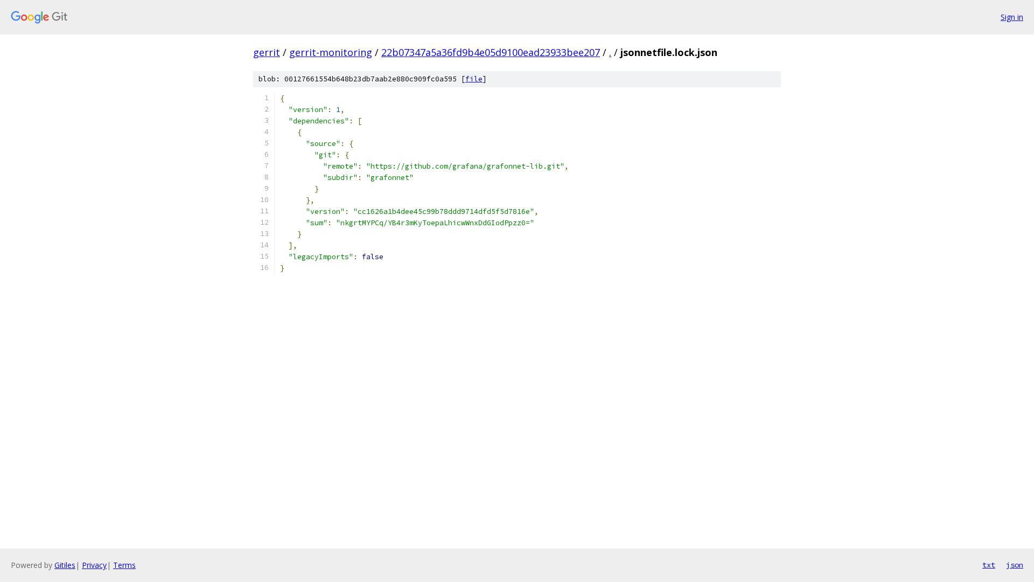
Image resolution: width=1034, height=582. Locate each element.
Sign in (1012, 17)
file (474, 79)
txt (988, 565)
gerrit (266, 52)
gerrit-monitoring (330, 52)
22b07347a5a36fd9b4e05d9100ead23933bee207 (490, 52)
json (1014, 565)
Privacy (94, 565)
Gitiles (64, 565)
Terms (124, 565)
